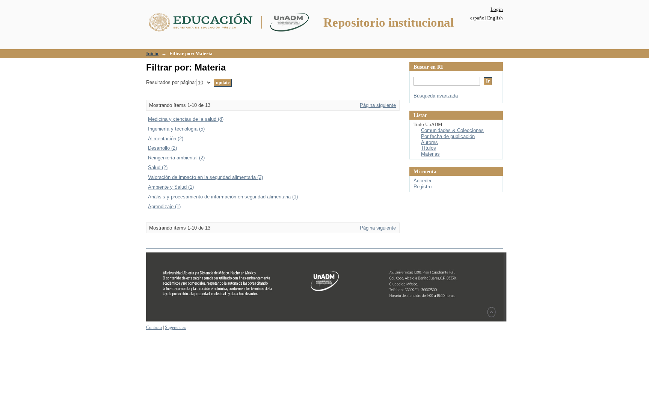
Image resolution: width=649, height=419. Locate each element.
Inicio (152, 53)
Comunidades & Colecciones (452, 130)
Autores (429, 142)
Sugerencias (175, 327)
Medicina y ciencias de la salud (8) (185, 119)
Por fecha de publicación (448, 136)
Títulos (428, 148)
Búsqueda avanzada (436, 96)
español (478, 18)
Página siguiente (378, 105)
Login (497, 9)
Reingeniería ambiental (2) (176, 158)
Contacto (154, 327)
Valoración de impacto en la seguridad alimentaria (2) (205, 177)
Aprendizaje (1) (164, 206)
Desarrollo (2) (162, 148)
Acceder (423, 180)
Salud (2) (158, 167)
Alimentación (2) (165, 138)
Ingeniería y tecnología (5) (176, 129)
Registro (423, 186)
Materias (430, 154)
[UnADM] (326, 320)
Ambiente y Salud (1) (171, 187)
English (495, 18)
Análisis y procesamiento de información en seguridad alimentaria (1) (223, 197)
